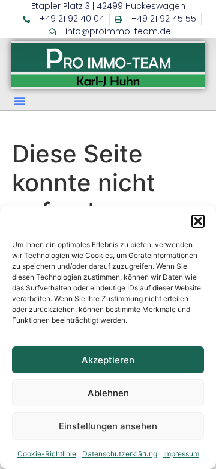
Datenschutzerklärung (119, 453)
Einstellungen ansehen (108, 426)
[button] (198, 221)
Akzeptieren (108, 360)
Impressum (181, 453)
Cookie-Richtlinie (46, 453)
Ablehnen (108, 393)
